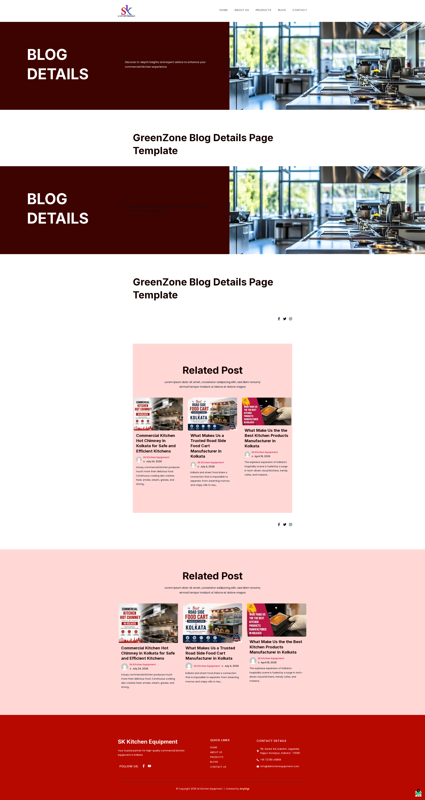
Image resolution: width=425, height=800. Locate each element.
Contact (300, 10)
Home (223, 10)
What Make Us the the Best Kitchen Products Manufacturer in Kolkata (276, 646)
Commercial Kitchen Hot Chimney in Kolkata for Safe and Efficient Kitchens (148, 653)
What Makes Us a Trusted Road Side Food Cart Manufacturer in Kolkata (208, 446)
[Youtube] (149, 766)
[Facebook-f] (143, 766)
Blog (282, 10)
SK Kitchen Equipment (156, 457)
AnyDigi (244, 788)
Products (263, 10)
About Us (241, 10)
